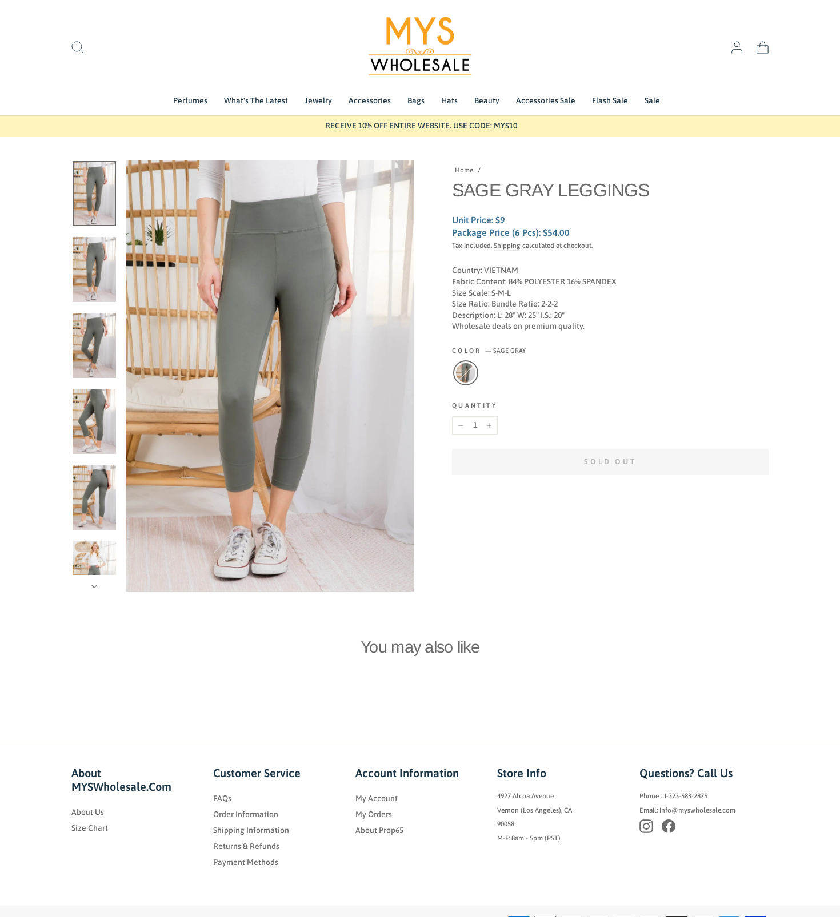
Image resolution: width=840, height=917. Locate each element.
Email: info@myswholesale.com (687, 810)
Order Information (245, 814)
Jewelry (318, 100)
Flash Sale (610, 100)
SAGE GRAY (465, 372)
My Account (376, 798)
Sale (652, 100)
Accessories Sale (545, 100)
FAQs (222, 798)
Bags (416, 100)
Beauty (486, 100)
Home (464, 170)
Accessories (370, 100)
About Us (87, 812)
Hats (449, 100)
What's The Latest (256, 100)
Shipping (507, 246)
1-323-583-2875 (685, 796)
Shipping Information (251, 830)
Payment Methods (245, 862)
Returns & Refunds (246, 846)
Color (489, 350)
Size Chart (89, 827)
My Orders (373, 814)
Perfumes (190, 100)
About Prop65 (379, 830)
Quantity (474, 405)
